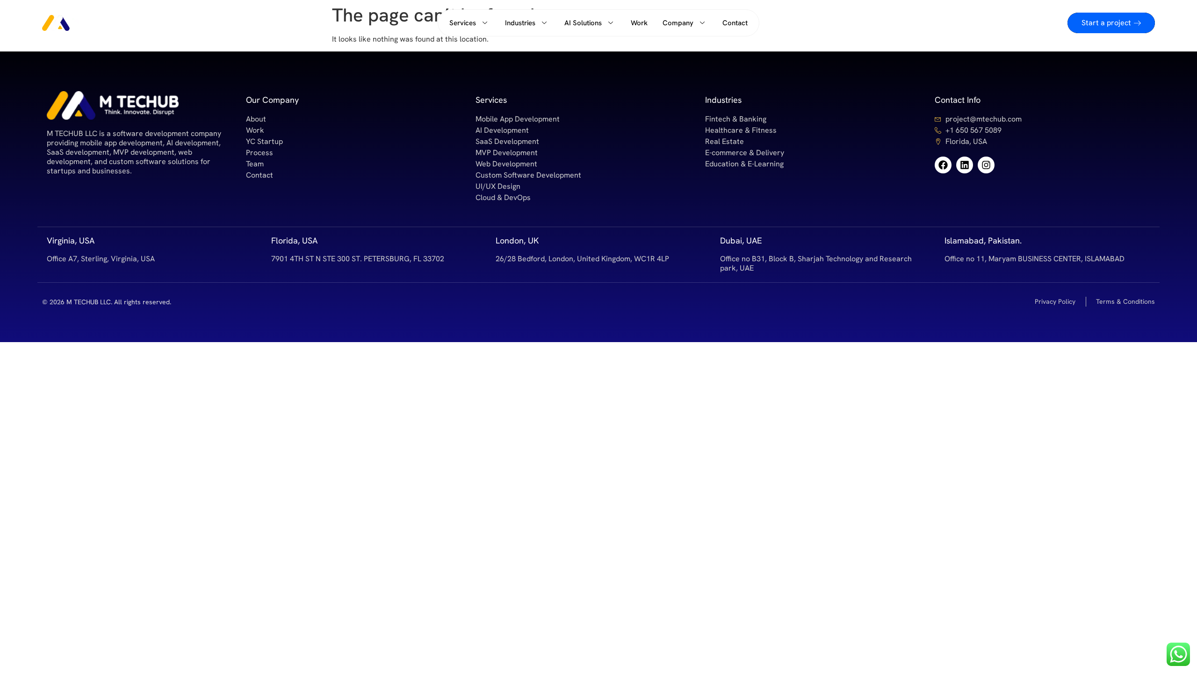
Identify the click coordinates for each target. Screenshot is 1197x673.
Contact (735, 23)
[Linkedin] (964, 165)
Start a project (1106, 23)
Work (639, 23)
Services (462, 23)
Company (678, 23)
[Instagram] (986, 165)
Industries (520, 23)
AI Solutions (583, 23)
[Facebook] (943, 165)
